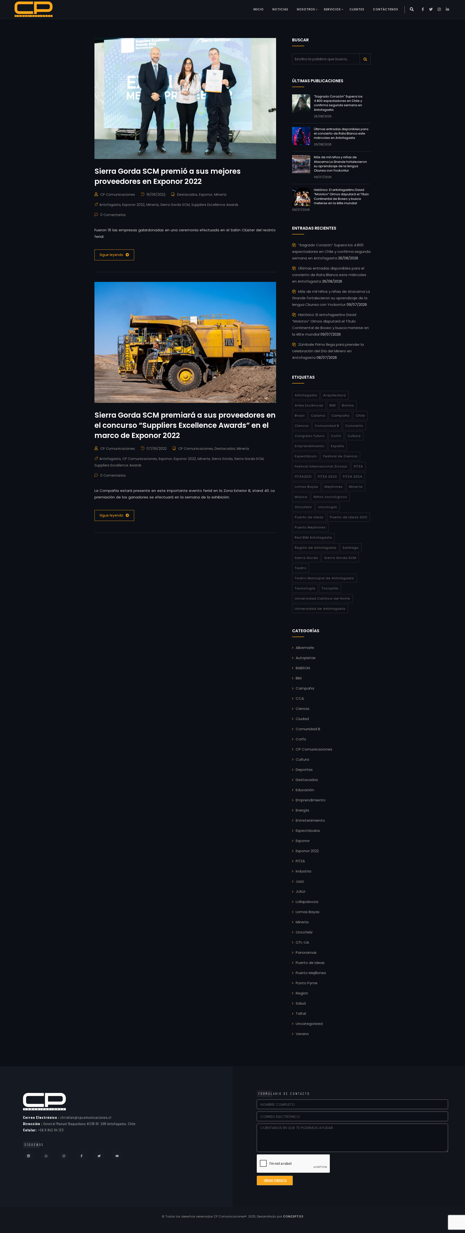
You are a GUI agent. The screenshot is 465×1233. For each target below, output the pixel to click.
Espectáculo (306, 456)
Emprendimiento (310, 446)
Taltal (301, 1013)
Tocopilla (330, 588)
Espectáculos (308, 830)
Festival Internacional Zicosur (321, 466)
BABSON (303, 667)
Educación (305, 789)
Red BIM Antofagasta (313, 537)
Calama (318, 415)
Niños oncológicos (330, 497)
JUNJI (300, 891)
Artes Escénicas (309, 405)
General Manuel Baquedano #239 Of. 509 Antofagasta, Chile (79, 1123)
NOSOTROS (306, 9)
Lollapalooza (307, 901)
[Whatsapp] (46, 1155)
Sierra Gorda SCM (175, 204)
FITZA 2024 (352, 476)
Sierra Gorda (222, 458)
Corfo (336, 436)
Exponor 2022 (133, 204)
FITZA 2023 (327, 476)
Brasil (300, 415)
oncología (327, 507)
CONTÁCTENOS (385, 9)
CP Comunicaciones (117, 194)
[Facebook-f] (81, 1155)
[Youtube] (117, 1155)
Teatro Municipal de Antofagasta (324, 578)
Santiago (351, 547)
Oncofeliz (303, 507)
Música (301, 497)
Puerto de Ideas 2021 (348, 517)
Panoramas (306, 952)
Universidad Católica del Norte (322, 598)
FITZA (358, 466)
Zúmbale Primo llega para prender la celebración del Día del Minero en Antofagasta (328, 351)
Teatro (301, 568)
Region (302, 993)
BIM (333, 405)
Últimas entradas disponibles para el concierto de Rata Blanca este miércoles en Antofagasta (341, 133)
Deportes (304, 769)
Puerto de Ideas (309, 517)
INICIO (258, 9)
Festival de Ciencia (340, 456)
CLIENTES (356, 9)
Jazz (300, 881)
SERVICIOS (332, 9)
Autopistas (306, 657)
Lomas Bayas (306, 486)
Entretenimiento (310, 820)
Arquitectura (334, 395)
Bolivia (348, 405)
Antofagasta (110, 204)
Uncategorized (309, 1023)
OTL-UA (302, 942)
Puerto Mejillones (310, 527)
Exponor (205, 194)
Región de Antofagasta (315, 547)
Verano (302, 1033)
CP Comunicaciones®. (230, 1216)
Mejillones (334, 486)
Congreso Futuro (310, 436)
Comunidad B (327, 425)
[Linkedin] (28, 1155)
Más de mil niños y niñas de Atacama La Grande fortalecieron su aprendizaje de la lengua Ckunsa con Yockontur (340, 164)
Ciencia (302, 708)
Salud (301, 1003)
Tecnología (305, 588)
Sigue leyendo (111, 254)
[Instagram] (63, 1155)
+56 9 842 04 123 (43, 1130)
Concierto (354, 425)
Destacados (187, 194)
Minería (220, 194)
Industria (303, 871)
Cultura (354, 436)
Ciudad (302, 718)
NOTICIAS (280, 9)
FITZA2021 (303, 476)
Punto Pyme (307, 982)
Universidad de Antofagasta (320, 608)
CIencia (302, 425)
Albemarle (305, 647)
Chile (360, 415)
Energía (302, 810)
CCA (300, 698)
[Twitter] (99, 1155)
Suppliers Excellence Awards (214, 204)
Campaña (340, 415)
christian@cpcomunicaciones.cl (67, 1117)
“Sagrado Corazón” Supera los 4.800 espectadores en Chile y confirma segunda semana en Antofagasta (338, 103)
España (337, 446)
